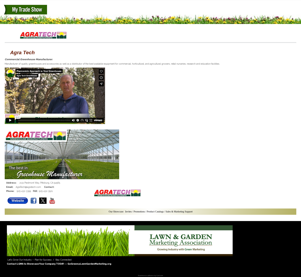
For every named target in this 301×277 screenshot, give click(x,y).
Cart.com (159, 275)
